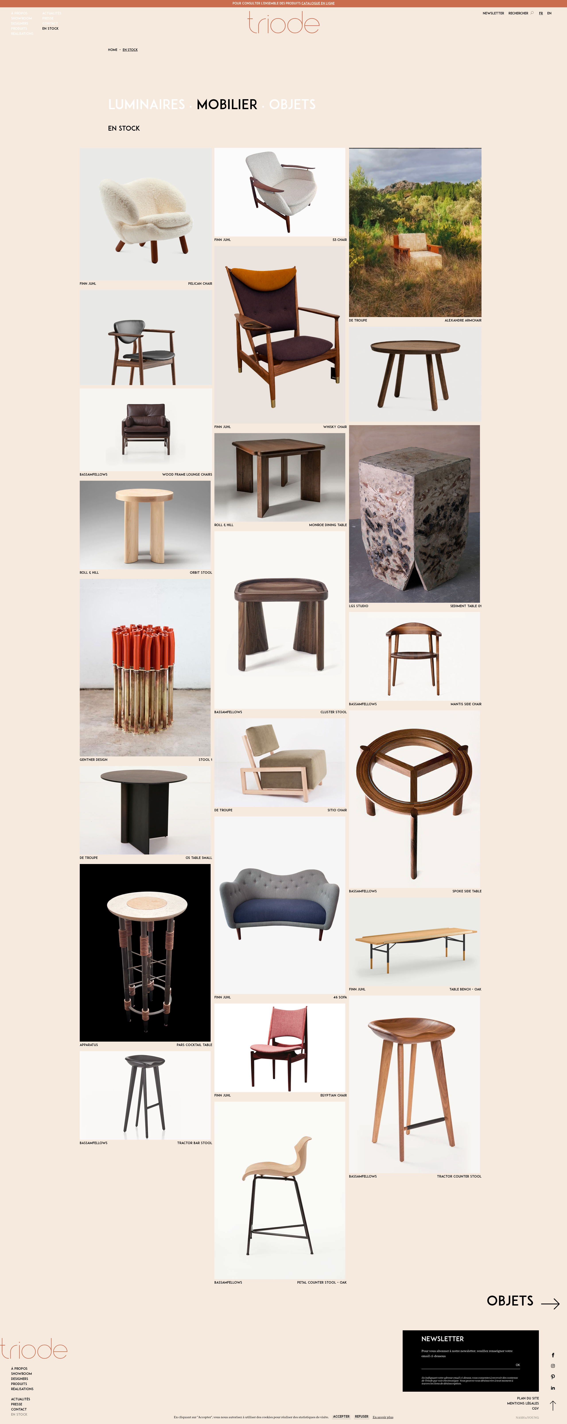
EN (549, 13)
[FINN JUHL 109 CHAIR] (146, 337)
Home (112, 50)
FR (541, 13)
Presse (47, 18)
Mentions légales (523, 1403)
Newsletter (493, 13)
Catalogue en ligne (318, 3)
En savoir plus (383, 1417)
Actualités (51, 13)
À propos (19, 13)
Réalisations (22, 34)
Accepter (341, 1416)
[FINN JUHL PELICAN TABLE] (415, 374)
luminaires (146, 105)
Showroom (21, 18)
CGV (535, 1408)
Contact (50, 23)
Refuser (361, 1416)
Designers (19, 23)
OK (518, 1365)
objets (292, 105)
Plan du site (528, 1398)
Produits (19, 29)
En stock (50, 29)
